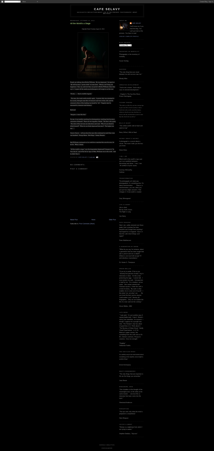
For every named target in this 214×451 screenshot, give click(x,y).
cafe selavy (107, 9)
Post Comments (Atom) (87, 223)
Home (93, 219)
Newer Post (74, 219)
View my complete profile (129, 36)
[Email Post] (97, 157)
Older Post (112, 219)
